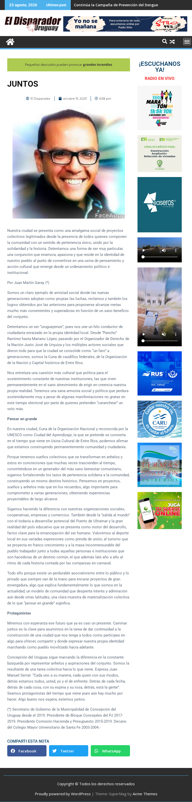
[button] (26, 750)
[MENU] (187, 41)
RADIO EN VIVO (159, 78)
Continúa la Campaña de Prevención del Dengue (116, 5)
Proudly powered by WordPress (63, 793)
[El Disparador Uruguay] (9, 41)
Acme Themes (145, 793)
